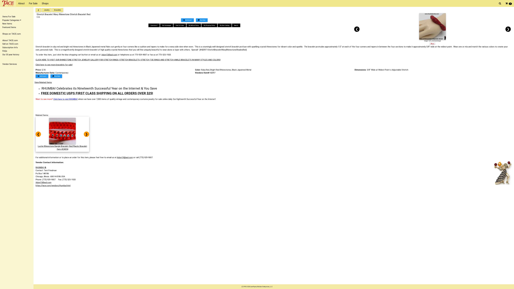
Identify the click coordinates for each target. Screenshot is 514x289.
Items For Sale (8, 16)
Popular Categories (11, 20)
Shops (45, 3)
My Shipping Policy (209, 25)
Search (236, 25)
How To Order (180, 25)
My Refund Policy (194, 25)
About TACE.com (10, 40)
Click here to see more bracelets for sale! (54, 65)
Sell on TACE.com (10, 44)
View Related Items (43, 82)
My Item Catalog (224, 25)
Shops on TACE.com (11, 34)
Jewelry (46, 10)
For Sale (33, 3)
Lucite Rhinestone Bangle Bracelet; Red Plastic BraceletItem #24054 (62, 147)
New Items (7, 23)
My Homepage (166, 25)
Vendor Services (9, 64)
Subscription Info (10, 47)
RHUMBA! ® (41, 167)
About (21, 3)
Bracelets (57, 10)
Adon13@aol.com (109, 55)
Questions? (154, 25)
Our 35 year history (10, 54)
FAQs (4, 51)
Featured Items (9, 27)
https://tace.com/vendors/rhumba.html (53, 185)
